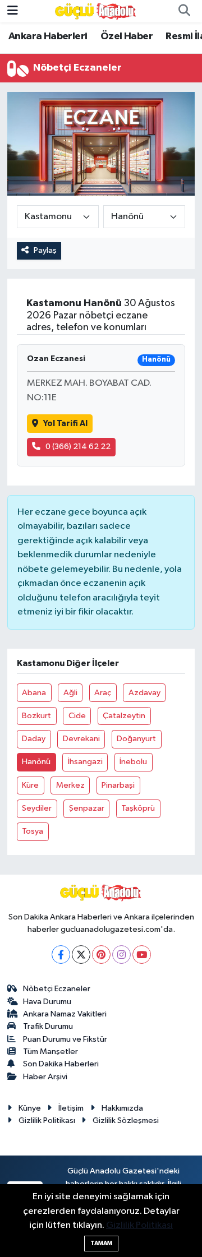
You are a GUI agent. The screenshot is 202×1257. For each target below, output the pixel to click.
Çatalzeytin (124, 715)
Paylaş (45, 250)
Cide (77, 715)
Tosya (32, 831)
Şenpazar (86, 808)
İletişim (71, 1108)
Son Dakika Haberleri (61, 1064)
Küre (30, 785)
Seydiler (37, 808)
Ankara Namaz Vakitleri (65, 1014)
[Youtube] (141, 954)
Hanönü (36, 761)
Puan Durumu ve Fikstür (65, 1039)
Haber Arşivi (45, 1077)
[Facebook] (61, 954)
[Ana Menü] (12, 11)
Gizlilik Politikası (47, 1120)
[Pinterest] (101, 954)
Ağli (70, 692)
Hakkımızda (122, 1108)
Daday (33, 738)
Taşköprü (138, 808)
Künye (30, 1108)
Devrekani (81, 738)
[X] (81, 954)
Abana (34, 692)
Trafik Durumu (48, 1026)
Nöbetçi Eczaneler (56, 989)
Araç (102, 692)
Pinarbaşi (118, 785)
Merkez (70, 785)
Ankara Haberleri (47, 36)
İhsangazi (85, 761)
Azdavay (144, 692)
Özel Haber (126, 36)
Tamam (101, 1243)
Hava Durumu (47, 1001)
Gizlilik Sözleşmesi (126, 1120)
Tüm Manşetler (50, 1051)
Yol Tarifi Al (65, 423)
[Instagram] (121, 954)
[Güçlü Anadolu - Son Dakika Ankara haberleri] (96, 11)
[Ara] (184, 11)
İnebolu (133, 761)
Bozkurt (36, 715)
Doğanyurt (136, 738)
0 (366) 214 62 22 (78, 446)
